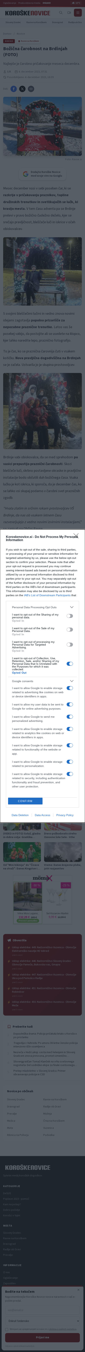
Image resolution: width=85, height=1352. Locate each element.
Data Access (42, 815)
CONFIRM (25, 801)
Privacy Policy (65, 815)
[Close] (77, 537)
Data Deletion (20, 815)
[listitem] (42, 607)
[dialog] (42, 676)
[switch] (70, 616)
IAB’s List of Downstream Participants (47, 595)
